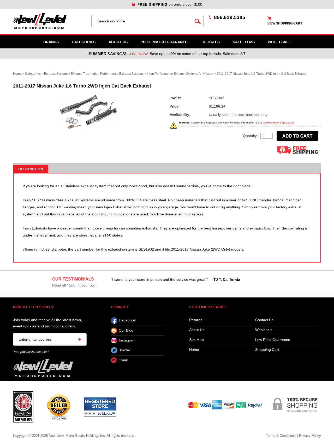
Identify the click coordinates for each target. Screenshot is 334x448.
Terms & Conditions (281, 436)
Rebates (211, 42)
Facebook (127, 320)
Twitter (124, 350)
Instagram (127, 340)
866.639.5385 (229, 17)
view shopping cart (284, 23)
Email (123, 360)
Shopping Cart (267, 350)
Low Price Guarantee (272, 340)
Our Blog (126, 330)
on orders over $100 (170, 4)
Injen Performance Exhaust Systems (118, 74)
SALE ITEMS (244, 42)
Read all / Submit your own (74, 285)
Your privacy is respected (31, 352)
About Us (118, 42)
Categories (84, 42)
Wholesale (263, 330)
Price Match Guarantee (165, 42)
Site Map (196, 340)
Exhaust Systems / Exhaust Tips (66, 74)
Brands (51, 42)
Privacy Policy (310, 436)
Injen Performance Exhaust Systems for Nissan (180, 74)
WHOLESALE (279, 42)
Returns (195, 320)
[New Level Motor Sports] (49, 21)
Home (17, 74)
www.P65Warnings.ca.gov (278, 122)
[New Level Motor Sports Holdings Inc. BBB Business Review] (58, 407)
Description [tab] (30, 169)
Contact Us (264, 320)
